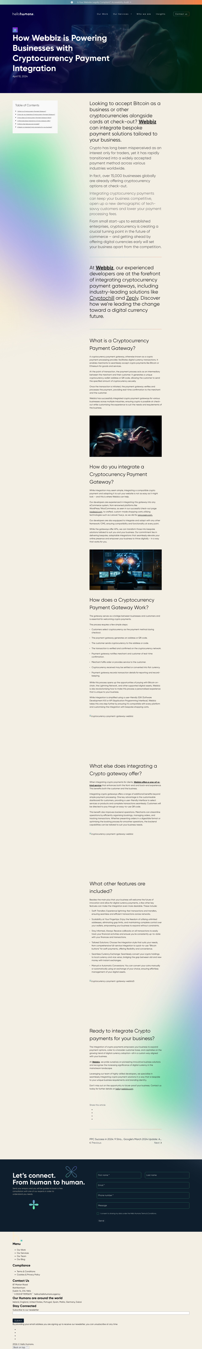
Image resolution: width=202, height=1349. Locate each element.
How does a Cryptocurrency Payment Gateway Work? (34, 117)
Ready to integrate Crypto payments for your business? (34, 127)
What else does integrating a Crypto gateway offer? (33, 121)
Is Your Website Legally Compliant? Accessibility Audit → (104, 2)
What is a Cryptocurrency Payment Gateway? (31, 111)
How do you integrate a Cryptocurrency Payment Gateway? (36, 114)
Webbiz (147, 122)
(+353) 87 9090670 (23, 1294)
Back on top (19, 1347)
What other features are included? (28, 124)
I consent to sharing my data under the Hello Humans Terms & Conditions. (131, 1213)
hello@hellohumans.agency (47, 1294)
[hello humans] (23, 14)
